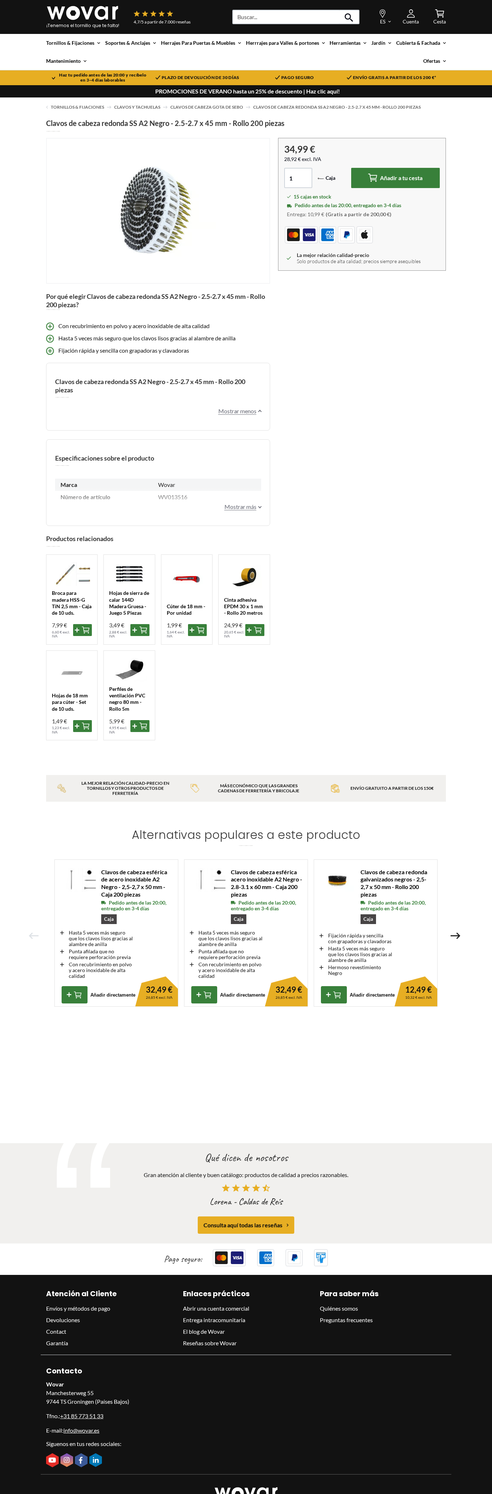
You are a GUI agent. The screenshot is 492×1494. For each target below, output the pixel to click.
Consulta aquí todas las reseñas (242, 1224)
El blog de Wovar (204, 1331)
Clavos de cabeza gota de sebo (206, 107)
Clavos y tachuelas (137, 107)
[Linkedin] (96, 1460)
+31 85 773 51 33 (81, 1415)
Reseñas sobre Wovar (210, 1343)
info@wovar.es (81, 1430)
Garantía (57, 1343)
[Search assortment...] (349, 17)
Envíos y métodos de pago (78, 1308)
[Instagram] (68, 1460)
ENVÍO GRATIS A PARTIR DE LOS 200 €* (394, 77)
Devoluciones (63, 1319)
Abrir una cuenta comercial (216, 1308)
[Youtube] (53, 1460)
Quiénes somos (339, 1308)
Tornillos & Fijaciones (77, 107)
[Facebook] (82, 1460)
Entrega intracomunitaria (214, 1319)
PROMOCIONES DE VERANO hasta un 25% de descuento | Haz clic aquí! (247, 91)
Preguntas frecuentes (346, 1319)
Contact (56, 1331)
